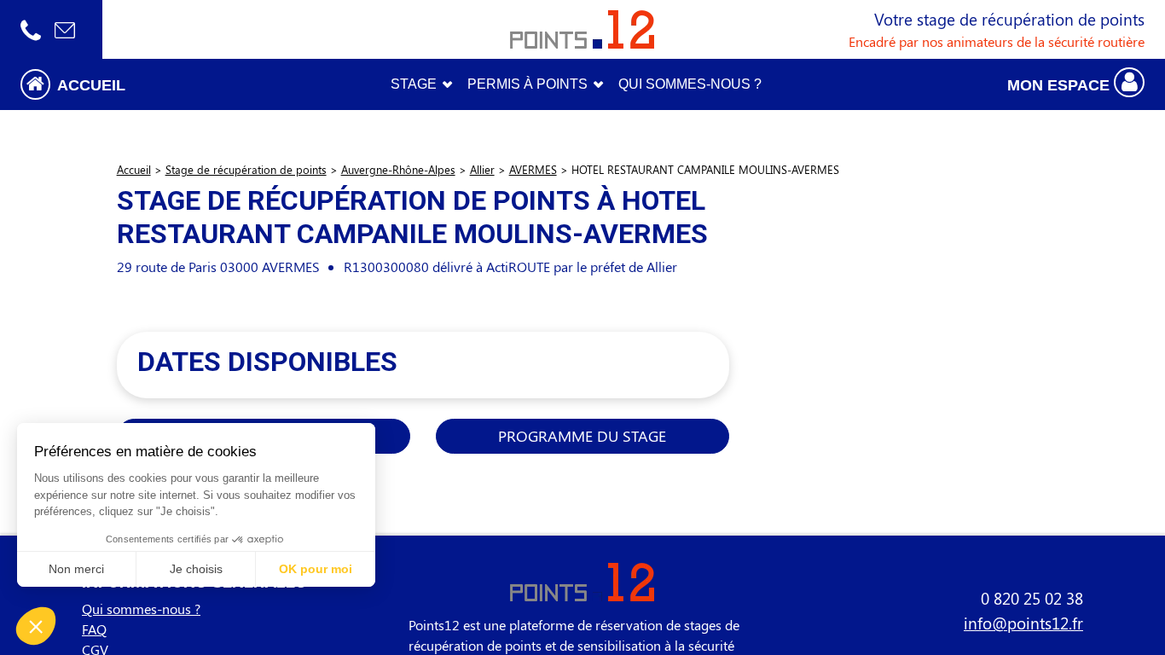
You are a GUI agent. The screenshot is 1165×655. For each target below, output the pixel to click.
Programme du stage (582, 435)
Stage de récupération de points (246, 169)
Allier (482, 169)
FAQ (94, 629)
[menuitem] (689, 84)
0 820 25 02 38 (1032, 598)
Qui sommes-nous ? (141, 608)
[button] (146, 84)
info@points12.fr (1023, 623)
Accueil (134, 169)
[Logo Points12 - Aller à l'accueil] (582, 29)
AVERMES (533, 169)
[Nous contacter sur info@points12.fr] (65, 29)
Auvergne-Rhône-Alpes (398, 169)
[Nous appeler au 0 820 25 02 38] (30, 29)
